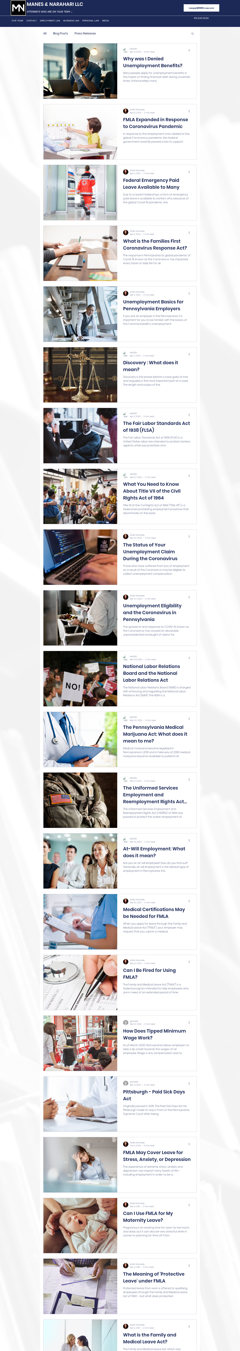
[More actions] (190, 50)
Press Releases (85, 33)
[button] (192, 34)
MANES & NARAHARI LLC (55, 4)
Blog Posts (60, 33)
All (45, 33)
